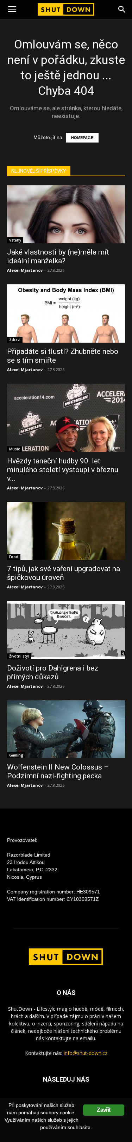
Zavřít (103, 1110)
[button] (122, 9)
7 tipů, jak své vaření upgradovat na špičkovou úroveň (63, 573)
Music (14, 449)
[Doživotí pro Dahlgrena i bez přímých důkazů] (66, 630)
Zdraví (14, 339)
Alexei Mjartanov (25, 270)
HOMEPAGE (82, 138)
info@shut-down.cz (85, 1053)
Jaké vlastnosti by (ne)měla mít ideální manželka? (58, 256)
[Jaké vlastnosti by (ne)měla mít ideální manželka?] (66, 214)
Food (13, 556)
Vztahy (15, 240)
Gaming (16, 755)
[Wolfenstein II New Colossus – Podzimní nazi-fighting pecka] (66, 729)
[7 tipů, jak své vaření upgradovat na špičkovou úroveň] (66, 531)
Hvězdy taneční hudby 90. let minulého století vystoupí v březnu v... (62, 470)
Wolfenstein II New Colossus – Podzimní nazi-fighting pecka (58, 771)
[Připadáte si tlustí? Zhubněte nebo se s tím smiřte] (66, 313)
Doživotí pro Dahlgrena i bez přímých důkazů (52, 672)
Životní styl (19, 656)
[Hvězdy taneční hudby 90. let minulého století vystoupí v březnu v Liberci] (66, 418)
